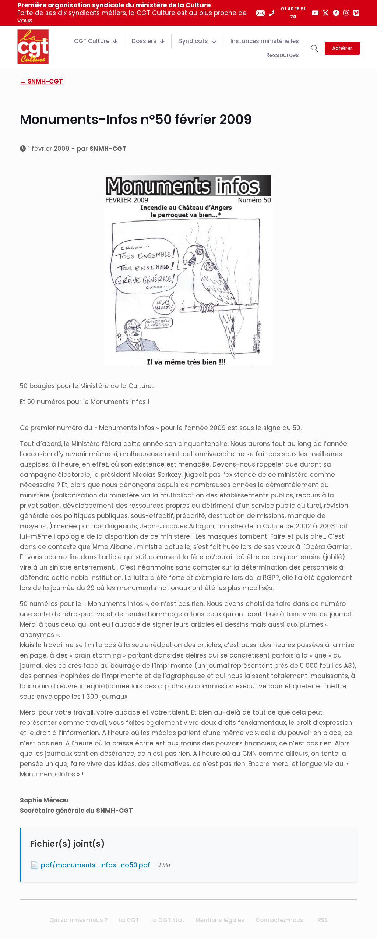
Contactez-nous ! (281, 920)
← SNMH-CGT (41, 81)
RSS (323, 920)
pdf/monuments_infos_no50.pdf (95, 865)
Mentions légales (219, 920)
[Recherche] (314, 48)
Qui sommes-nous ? (78, 920)
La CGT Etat (167, 920)
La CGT (129, 920)
